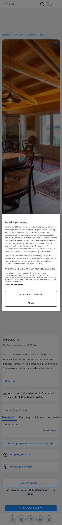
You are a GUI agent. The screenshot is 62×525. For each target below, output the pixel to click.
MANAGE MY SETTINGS (31, 294)
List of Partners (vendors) (15, 284)
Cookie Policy (44, 251)
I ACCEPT (31, 303)
